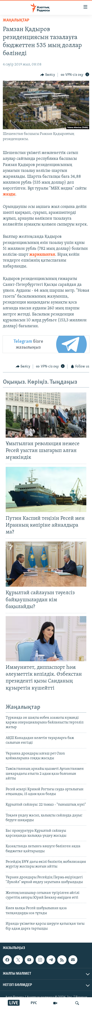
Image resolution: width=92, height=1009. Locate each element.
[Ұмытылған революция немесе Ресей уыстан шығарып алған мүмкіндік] (46, 415)
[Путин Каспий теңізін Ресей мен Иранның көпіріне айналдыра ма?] (46, 489)
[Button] (47, 75)
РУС (34, 1003)
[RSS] (61, 959)
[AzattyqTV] (55, 1003)
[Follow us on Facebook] (7, 959)
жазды (9, 194)
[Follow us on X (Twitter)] (18, 959)
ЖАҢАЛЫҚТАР (16, 20)
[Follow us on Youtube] (29, 959)
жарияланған (42, 255)
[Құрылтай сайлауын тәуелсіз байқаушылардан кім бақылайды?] (46, 564)
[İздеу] (77, 1003)
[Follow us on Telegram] (50, 959)
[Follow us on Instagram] (40, 959)
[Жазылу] (72, 959)
